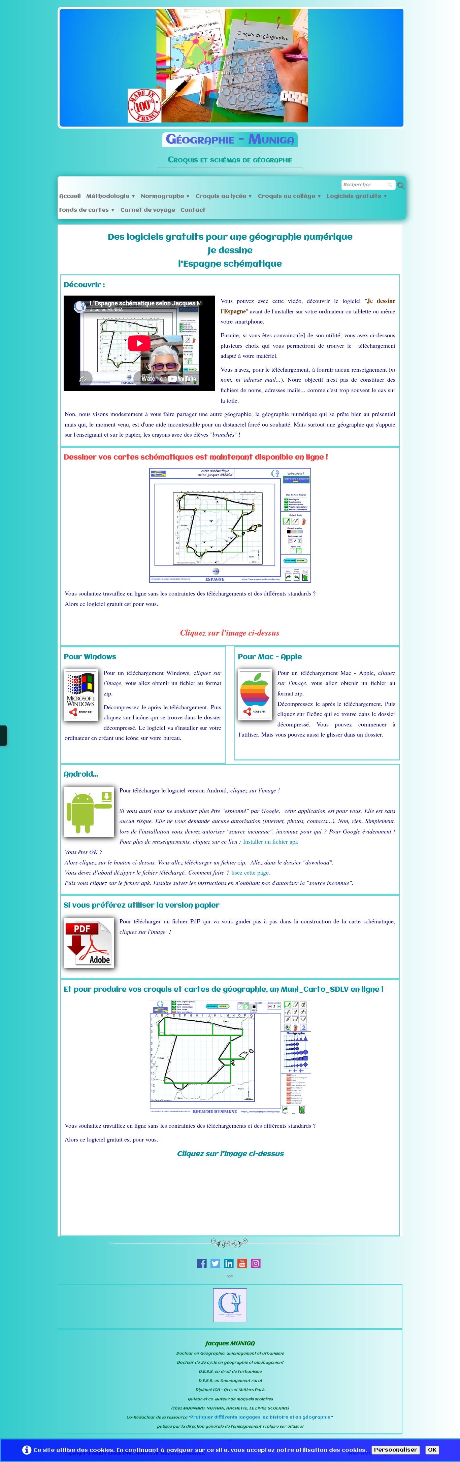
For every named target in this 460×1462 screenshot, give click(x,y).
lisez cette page (250, 872)
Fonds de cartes (87, 210)
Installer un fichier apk (270, 841)
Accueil (70, 196)
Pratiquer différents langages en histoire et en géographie (260, 1417)
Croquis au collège (290, 196)
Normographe (165, 196)
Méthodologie (111, 196)
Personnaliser (395, 1450)
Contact (193, 210)
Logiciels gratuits (357, 196)
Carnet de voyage (148, 210)
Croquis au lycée (224, 196)
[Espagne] (230, 1057)
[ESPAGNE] (230, 525)
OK (432, 1450)
